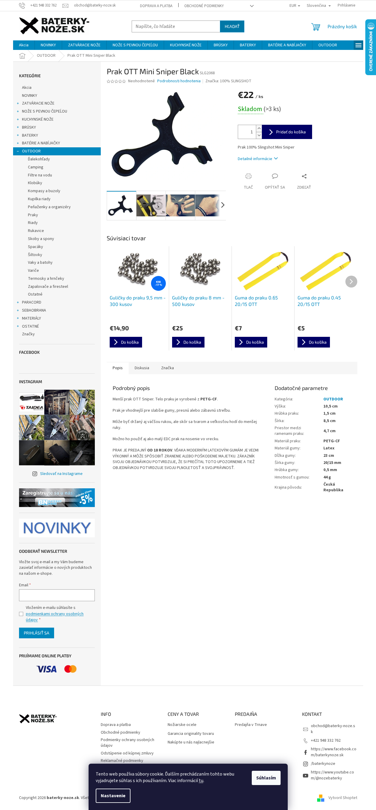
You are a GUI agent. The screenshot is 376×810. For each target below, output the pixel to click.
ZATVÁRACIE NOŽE (38, 103)
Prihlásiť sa (36, 632)
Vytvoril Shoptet (342, 798)
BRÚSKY (29, 127)
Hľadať (232, 26)
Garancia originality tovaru (191, 734)
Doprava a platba (156, 6)
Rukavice (36, 231)
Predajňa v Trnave (251, 725)
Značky (28, 334)
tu (201, 780)
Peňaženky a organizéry (49, 207)
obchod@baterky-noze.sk (333, 729)
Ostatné (35, 294)
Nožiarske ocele (182, 725)
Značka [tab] (167, 368)
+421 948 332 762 (326, 740)
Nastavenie (113, 795)
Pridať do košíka (291, 131)
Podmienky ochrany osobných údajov (127, 743)
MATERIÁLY (31, 318)
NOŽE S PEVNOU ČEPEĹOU (44, 111)
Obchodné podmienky (204, 6)
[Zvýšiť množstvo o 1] (259, 128)
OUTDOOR (31, 151)
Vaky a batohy (40, 263)
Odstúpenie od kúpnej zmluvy (127, 753)
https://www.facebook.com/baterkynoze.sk (333, 752)
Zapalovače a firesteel (48, 287)
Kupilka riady (39, 199)
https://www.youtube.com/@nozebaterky (332, 775)
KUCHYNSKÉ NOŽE (38, 119)
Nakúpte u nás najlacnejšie (191, 742)
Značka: (228, 81)
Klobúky (35, 183)
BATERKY (30, 135)
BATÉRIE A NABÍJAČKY (41, 143)
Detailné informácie (255, 159)
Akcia (27, 88)
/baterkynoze (323, 764)
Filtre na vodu (40, 175)
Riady (33, 223)
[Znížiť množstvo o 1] (259, 135)
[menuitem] (23, 45)
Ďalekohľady (39, 159)
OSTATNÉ (30, 326)
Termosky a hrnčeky (46, 279)
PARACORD (31, 302)
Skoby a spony (41, 239)
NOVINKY (29, 96)
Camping (35, 167)
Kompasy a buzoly (44, 191)
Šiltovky (35, 255)
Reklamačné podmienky (122, 761)
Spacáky (35, 247)
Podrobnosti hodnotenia (179, 81)
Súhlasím (266, 778)
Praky (33, 215)
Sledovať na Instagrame (61, 474)
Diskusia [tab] (142, 368)
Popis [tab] (118, 368)
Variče (33, 271)
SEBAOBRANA (34, 310)
